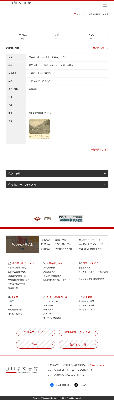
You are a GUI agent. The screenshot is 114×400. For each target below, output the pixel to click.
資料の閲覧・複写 (86, 301)
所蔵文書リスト (50, 272)
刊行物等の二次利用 (87, 309)
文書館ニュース (15, 301)
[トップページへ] (18, 4)
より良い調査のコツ (52, 276)
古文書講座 (48, 305)
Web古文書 (48, 309)
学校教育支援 (84, 267)
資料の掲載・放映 (86, 305)
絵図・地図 (61, 240)
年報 (10, 305)
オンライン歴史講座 (52, 318)
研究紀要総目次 (15, 309)
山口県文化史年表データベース (57, 280)
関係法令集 (13, 288)
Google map (97, 365)
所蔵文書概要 (49, 267)
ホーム (79, 14)
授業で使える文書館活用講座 (91, 279)
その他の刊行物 (15, 313)
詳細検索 (45, 249)
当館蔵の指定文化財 (17, 284)
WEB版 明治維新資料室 (90, 249)
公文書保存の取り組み (18, 276)
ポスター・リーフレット (91, 240)
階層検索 (45, 244)
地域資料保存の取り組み (19, 280)
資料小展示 (48, 313)
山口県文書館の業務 (17, 272)
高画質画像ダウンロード (91, 244)
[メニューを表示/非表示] (104, 4)
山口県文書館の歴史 (17, 267)
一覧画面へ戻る (98, 48)
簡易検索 (45, 240)
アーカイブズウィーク (53, 301)
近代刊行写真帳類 (64, 249)
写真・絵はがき (63, 244)
